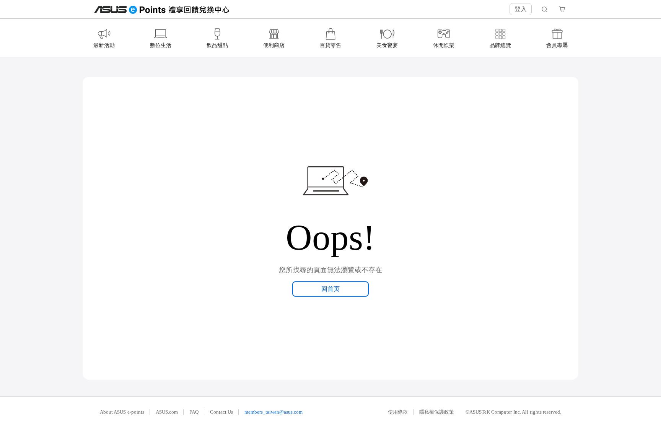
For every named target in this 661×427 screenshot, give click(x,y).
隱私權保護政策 (436, 412)
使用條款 (398, 412)
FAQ (194, 412)
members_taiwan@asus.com (273, 412)
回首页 (330, 289)
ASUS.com (167, 412)
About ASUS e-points (122, 412)
